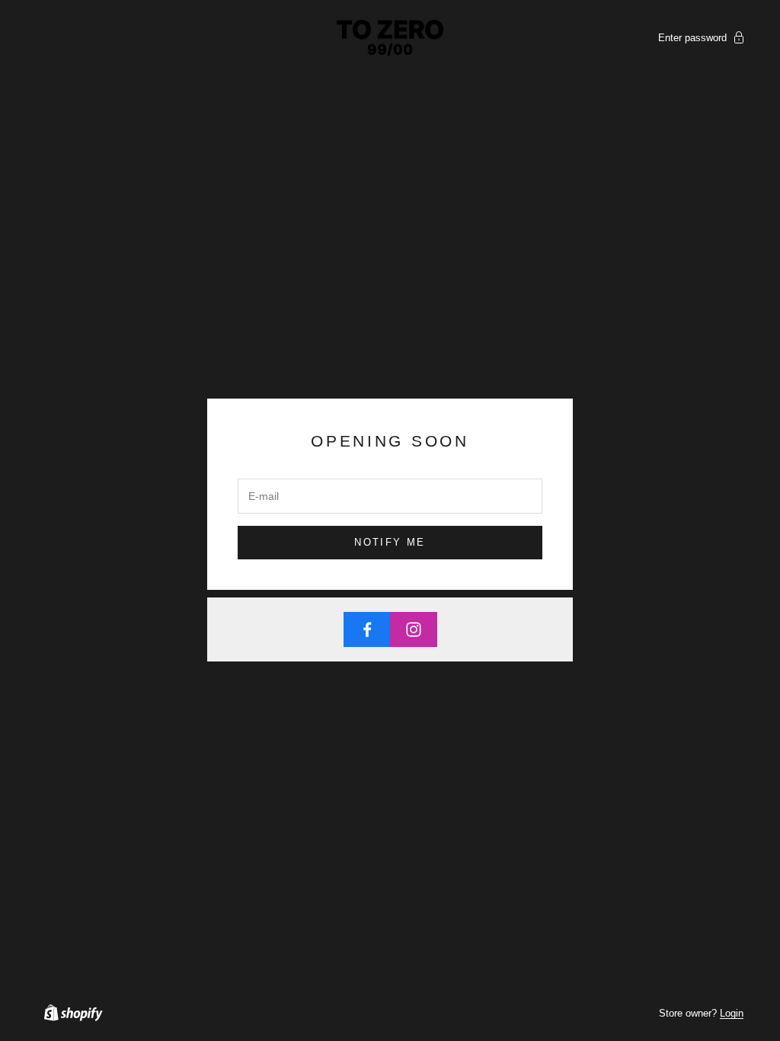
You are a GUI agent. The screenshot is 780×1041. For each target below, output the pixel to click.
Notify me (389, 542)
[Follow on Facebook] (367, 629)
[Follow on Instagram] (413, 629)
